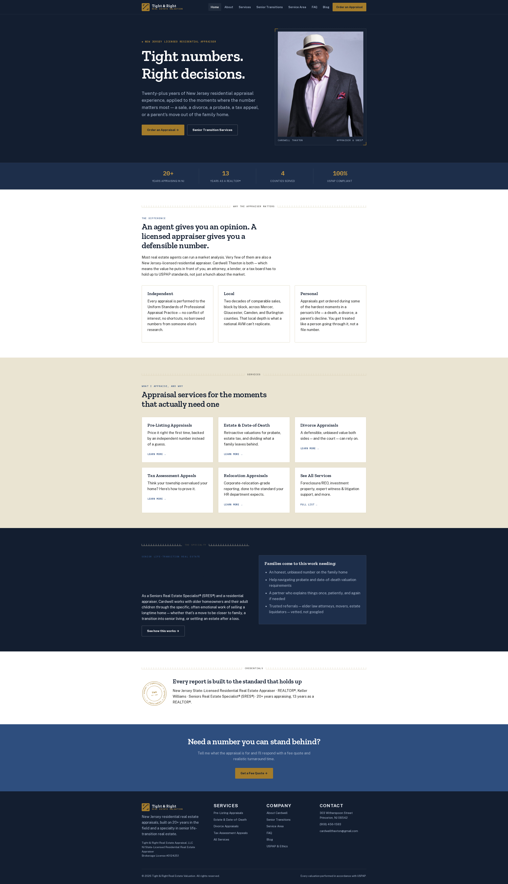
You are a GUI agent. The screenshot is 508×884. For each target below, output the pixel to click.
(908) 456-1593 (330, 824)
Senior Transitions (269, 7)
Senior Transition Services (212, 130)
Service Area (297, 7)
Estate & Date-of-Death (230, 819)
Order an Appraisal (349, 7)
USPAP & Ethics (277, 846)
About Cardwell (277, 813)
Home (215, 7)
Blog (326, 7)
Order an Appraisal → (163, 130)
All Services (221, 839)
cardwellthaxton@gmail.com (339, 831)
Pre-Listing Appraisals (228, 813)
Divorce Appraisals (226, 826)
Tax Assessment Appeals (231, 833)
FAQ (314, 7)
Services (245, 7)
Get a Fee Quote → (254, 773)
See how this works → (163, 631)
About (228, 7)
